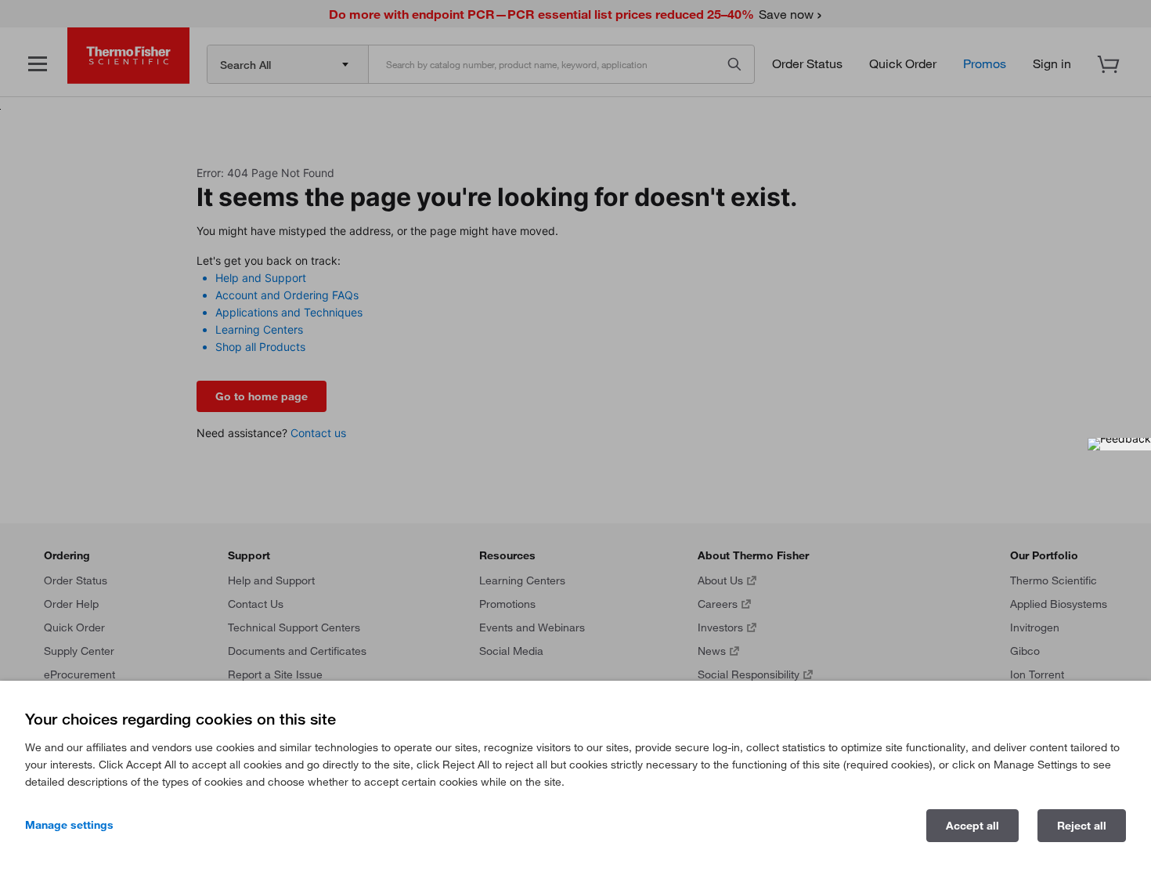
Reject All (1081, 826)
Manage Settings (69, 825)
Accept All (972, 826)
